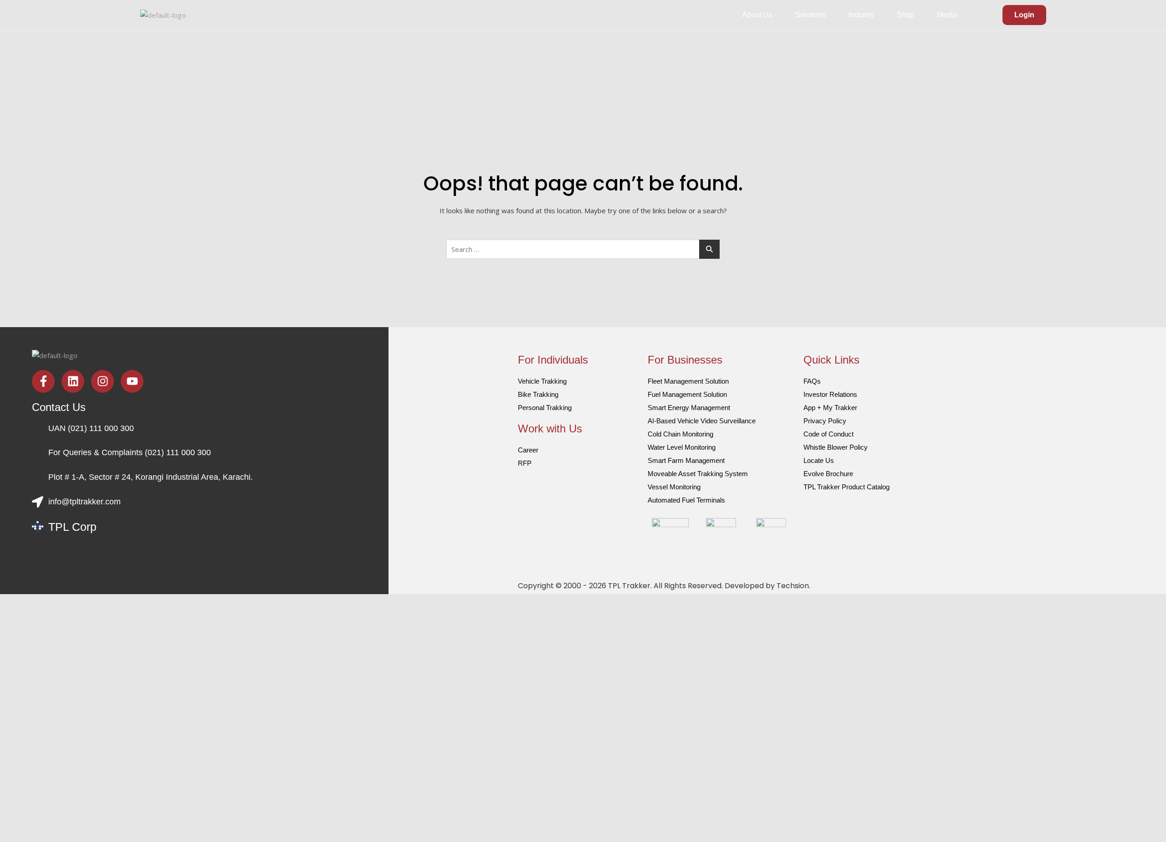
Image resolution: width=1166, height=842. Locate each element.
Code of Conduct (828, 434)
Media (947, 15)
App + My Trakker (830, 407)
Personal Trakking (545, 407)
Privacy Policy (824, 421)
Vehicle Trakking (542, 381)
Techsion (793, 585)
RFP (525, 463)
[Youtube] (132, 381)
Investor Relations (830, 394)
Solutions (810, 15)
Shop (905, 15)
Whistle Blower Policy (835, 447)
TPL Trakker (629, 585)
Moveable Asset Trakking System (698, 473)
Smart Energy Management (689, 407)
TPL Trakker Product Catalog (846, 487)
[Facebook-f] (43, 381)
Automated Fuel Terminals (686, 500)
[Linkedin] (72, 381)
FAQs (812, 381)
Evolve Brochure (828, 473)
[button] (759, 15)
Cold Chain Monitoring (680, 434)
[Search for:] (583, 249)
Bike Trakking (538, 394)
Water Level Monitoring (682, 447)
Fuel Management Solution (687, 394)
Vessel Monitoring (674, 487)
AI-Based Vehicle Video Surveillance (702, 421)
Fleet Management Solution (688, 381)
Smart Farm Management (686, 460)
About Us (757, 15)
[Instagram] (102, 381)
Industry (861, 15)
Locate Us (818, 460)
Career (528, 450)
